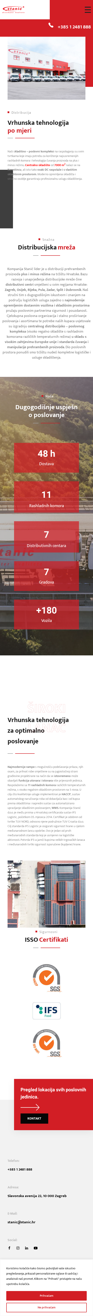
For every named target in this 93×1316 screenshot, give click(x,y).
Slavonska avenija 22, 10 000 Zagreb (37, 1196)
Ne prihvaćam (47, 1307)
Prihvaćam (46, 1295)
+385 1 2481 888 (74, 27)
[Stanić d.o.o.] (18, 9)
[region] (46, 1287)
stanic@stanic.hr (21, 1222)
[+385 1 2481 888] (51, 25)
